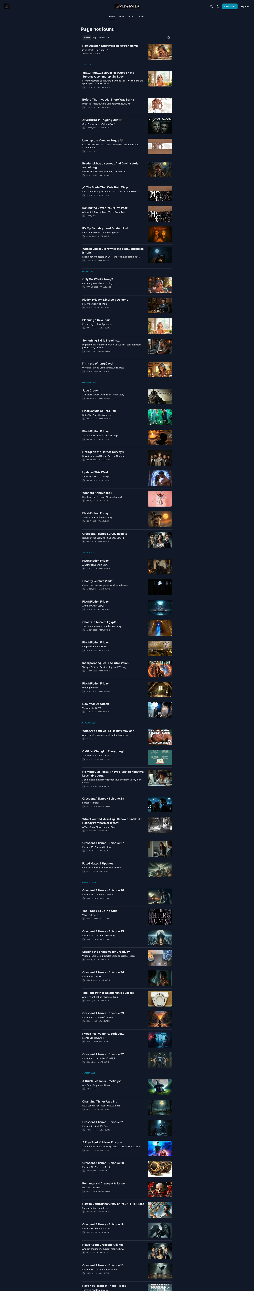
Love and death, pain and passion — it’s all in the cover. (110, 191)
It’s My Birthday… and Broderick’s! (105, 228)
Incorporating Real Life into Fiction (105, 663)
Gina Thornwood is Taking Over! (98, 124)
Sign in (245, 6)
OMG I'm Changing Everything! (103, 751)
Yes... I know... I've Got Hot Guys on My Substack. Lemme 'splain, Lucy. (108, 74)
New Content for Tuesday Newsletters (101, 1105)
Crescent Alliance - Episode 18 (103, 1265)
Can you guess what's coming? (97, 283)
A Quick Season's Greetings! (101, 1081)
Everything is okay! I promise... (97, 324)
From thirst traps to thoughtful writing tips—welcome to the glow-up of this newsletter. (112, 82)
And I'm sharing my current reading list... (103, 1248)
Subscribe (229, 6)
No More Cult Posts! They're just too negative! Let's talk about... (113, 773)
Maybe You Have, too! (93, 1037)
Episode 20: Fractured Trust (96, 1167)
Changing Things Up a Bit (99, 1101)
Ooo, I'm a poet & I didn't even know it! (102, 867)
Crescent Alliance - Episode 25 (103, 931)
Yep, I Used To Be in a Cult (99, 911)
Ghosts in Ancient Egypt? (99, 622)
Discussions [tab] (104, 37)
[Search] (211, 6)
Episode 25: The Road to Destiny (98, 935)
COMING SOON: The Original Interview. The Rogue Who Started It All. (110, 146)
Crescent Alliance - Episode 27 (103, 843)
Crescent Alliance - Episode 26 (103, 890)
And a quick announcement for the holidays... (105, 734)
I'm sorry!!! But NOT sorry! (95, 476)
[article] (127, 52)
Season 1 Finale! (90, 802)
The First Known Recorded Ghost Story (101, 626)
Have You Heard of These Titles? (104, 1285)
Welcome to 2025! (91, 707)
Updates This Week (95, 472)
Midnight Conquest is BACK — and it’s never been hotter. (111, 256)
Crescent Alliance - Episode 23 (103, 1013)
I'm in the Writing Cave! (97, 363)
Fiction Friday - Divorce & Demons (105, 299)
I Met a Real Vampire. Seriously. (103, 1033)
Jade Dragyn (91, 390)
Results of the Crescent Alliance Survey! (102, 496)
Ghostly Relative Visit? (97, 581)
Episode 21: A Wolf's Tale (95, 1126)
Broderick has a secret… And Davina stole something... (110, 165)
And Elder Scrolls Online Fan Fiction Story (103, 394)
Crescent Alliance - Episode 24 (103, 972)
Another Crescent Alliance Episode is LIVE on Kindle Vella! (111, 1146)
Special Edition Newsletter (95, 1207)
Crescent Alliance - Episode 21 (102, 1122)
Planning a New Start (96, 320)
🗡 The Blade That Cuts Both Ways (105, 187)
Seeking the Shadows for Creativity (106, 951)
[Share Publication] (218, 6)
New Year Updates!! (95, 704)
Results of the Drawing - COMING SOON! (103, 537)
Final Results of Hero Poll (99, 411)
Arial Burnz (95, 53)
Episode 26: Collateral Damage (97, 894)
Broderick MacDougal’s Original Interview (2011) (107, 103)
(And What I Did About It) (95, 49)
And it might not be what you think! (100, 996)
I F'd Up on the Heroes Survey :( (103, 452)
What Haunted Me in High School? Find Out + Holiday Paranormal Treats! (112, 821)
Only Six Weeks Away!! (97, 279)
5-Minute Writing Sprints (94, 303)
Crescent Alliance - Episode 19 (103, 1224)
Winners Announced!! (97, 493)
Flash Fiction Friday (95, 431)
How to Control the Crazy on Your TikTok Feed (113, 1204)
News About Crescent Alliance (102, 1244)
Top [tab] (94, 37)
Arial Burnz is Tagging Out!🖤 (102, 120)
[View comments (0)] (105, 57)
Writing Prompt (90, 687)
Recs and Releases (91, 1187)
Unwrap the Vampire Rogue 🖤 (102, 140)
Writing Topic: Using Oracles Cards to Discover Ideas (108, 955)
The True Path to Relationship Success (108, 992)
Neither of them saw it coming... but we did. (104, 171)
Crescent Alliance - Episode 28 (103, 798)
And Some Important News (96, 1085)
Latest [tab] (87, 37)
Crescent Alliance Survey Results (104, 533)
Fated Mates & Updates (97, 863)
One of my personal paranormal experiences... (105, 585)
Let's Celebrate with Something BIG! (100, 232)
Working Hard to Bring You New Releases (103, 367)
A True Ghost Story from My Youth (99, 826)
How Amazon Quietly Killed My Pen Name (110, 45)
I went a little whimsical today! (97, 517)
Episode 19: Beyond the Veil (96, 1228)
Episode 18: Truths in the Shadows (99, 1269)
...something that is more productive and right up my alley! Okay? (112, 781)
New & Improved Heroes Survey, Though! (103, 456)
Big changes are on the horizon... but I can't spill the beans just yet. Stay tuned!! (111, 346)
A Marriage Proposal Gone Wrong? (100, 435)
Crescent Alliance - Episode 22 (103, 1054)
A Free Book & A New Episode (102, 1142)
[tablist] (97, 37)
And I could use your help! (95, 755)
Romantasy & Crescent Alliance (103, 1183)
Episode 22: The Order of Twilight (99, 1058)
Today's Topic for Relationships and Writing (104, 667)
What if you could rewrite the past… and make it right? (113, 250)
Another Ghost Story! (93, 605)
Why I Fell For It (90, 914)
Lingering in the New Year (95, 646)
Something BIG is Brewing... (101, 340)
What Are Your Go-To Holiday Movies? (108, 731)
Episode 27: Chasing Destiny (96, 847)
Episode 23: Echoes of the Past (97, 1017)
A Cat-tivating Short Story (95, 564)
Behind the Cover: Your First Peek (105, 208)
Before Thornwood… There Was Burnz (108, 99)
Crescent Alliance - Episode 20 (103, 1163)
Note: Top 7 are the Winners (96, 414)
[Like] (84, 179)
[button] (112, 16)
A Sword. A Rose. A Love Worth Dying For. (103, 211)
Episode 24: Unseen (92, 976)
